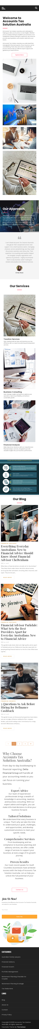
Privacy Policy (7, 1015)
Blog (3, 1000)
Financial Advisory (9, 543)
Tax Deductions (7, 989)
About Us (5, 1005)
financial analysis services (11, 449)
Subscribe (19, 916)
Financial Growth (8, 701)
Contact (5, 1010)
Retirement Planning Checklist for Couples (14, 978)
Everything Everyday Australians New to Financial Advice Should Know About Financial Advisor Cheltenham (17, 553)
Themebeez (21, 1027)
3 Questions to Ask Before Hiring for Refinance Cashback (18, 707)
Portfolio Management (10, 972)
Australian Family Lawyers (11, 957)
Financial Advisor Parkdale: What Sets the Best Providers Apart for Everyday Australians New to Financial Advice (19, 631)
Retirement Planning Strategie (13, 984)
